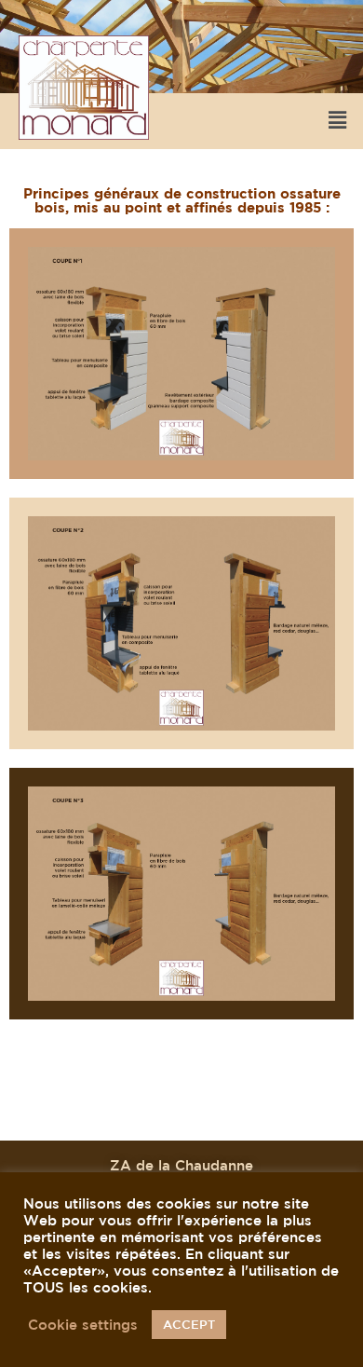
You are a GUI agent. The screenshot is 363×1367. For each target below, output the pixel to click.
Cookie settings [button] (83, 1325)
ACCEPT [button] (189, 1325)
